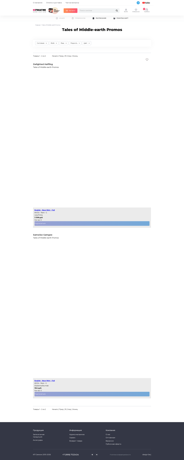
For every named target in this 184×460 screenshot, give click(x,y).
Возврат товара (75, 441)
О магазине (37, 3)
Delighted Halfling (43, 64)
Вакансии (110, 441)
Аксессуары (38, 440)
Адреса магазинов (76, 434)
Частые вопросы (72, 3)
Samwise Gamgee (42, 235)
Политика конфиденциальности (120, 454)
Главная (37, 25)
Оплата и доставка (54, 3)
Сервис (72, 438)
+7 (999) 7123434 (70, 454)
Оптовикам (110, 438)
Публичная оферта (113, 444)
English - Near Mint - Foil (44, 210)
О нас (108, 434)
